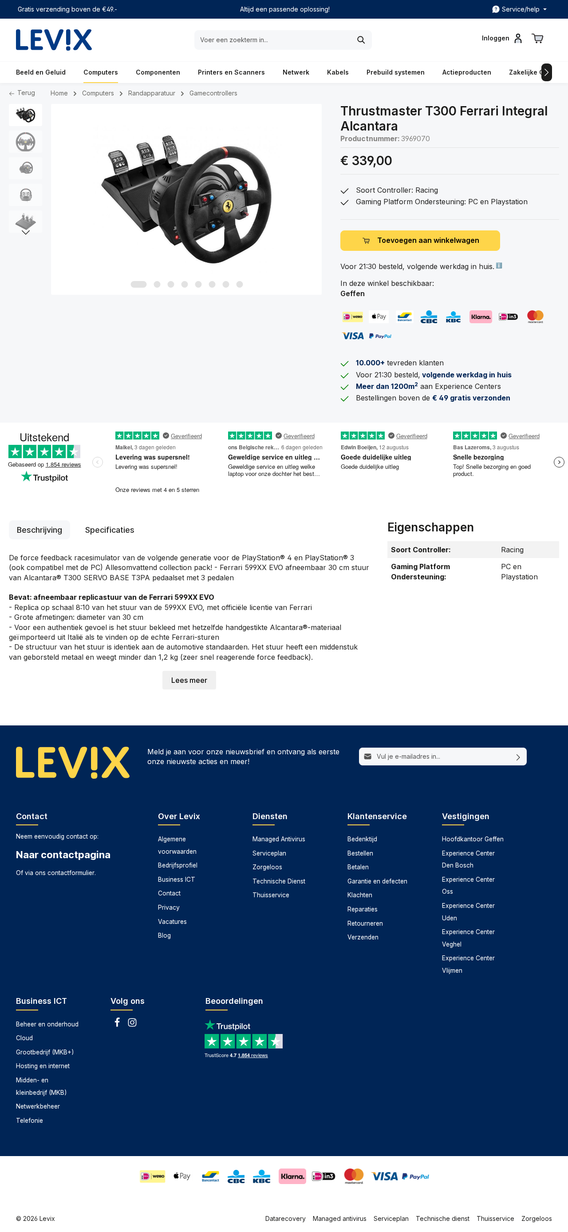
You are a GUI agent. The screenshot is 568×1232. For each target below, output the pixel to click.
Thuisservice (270, 895)
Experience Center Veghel (468, 938)
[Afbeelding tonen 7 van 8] (225, 284)
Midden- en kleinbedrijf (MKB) (41, 1086)
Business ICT (176, 879)
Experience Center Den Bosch (468, 859)
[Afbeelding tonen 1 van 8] (138, 284)
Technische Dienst (278, 881)
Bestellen (360, 853)
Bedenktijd (362, 839)
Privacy (169, 907)
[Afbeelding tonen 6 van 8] (212, 284)
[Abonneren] (518, 756)
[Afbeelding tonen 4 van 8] (184, 284)
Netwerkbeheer (38, 1106)
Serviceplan (269, 853)
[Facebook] (118, 1025)
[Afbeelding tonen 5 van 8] (198, 284)
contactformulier (71, 872)
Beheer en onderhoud (47, 1024)
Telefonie (29, 1120)
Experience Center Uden (468, 912)
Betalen (358, 867)
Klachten (359, 895)
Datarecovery (285, 1218)
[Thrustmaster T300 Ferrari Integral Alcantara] (186, 199)
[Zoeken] (361, 40)
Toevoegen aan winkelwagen (428, 240)
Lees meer (189, 680)
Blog (164, 935)
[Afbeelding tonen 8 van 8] (239, 284)
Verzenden (363, 937)
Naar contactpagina (63, 854)
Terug (25, 92)
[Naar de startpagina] (54, 40)
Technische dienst (442, 1218)
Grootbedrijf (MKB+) (45, 1052)
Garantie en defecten (377, 881)
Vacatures (172, 921)
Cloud (24, 1038)
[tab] (39, 529)
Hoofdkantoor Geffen (473, 839)
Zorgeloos (267, 867)
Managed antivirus (340, 1218)
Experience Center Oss (468, 885)
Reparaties (362, 909)
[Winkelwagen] (537, 38)
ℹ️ (498, 265)
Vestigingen (465, 816)
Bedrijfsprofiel (177, 865)
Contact (169, 893)
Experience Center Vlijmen (468, 964)
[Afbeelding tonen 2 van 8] (157, 284)
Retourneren (365, 923)
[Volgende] (25, 232)
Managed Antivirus (278, 839)
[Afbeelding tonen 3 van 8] (170, 284)
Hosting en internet (43, 1066)
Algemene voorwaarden (177, 845)
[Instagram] (132, 1025)
